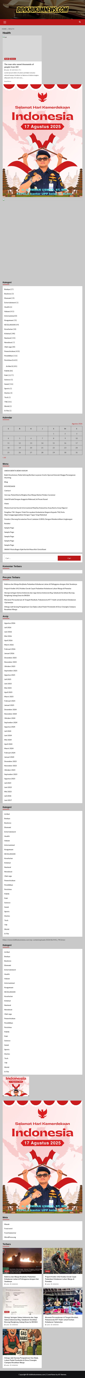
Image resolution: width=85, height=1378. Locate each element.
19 (20, 448)
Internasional (9, 316)
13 (31, 443)
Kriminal (7, 334)
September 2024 (10, 722)
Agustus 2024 (9, 727)
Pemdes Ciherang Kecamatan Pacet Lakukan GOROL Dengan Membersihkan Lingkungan (38, 519)
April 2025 (8, 692)
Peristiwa (8, 360)
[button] (5, 22)
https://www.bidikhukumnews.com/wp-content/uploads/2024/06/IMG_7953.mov (34, 940)
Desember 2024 (10, 709)
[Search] (79, 22)
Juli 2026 (7, 627)
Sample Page (9, 528)
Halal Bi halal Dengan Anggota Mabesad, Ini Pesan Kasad (26, 499)
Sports (6, 388)
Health (7, 58)
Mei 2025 (8, 688)
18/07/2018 (15, 70)
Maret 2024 (9, 748)
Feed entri (8, 1229)
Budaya (7, 289)
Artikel (8, 366)
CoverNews (50, 1374)
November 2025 (10, 662)
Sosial (6, 384)
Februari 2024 (9, 753)
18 (8, 448)
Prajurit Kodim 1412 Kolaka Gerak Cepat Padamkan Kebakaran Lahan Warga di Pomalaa (37, 588)
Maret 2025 (9, 697)
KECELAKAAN (9, 325)
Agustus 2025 (9, 675)
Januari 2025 (9, 705)
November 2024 (10, 714)
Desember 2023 (10, 761)
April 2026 (8, 640)
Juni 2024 (8, 735)
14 (42, 443)
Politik (6, 371)
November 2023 (10, 766)
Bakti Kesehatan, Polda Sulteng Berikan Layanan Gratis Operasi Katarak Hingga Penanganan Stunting (39, 476)
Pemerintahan (9, 351)
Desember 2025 (10, 658)
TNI (5, 402)
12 (20, 443)
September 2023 (10, 774)
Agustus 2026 (9, 623)
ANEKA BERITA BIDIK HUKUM (16, 471)
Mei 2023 (8, 792)
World (6, 406)
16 (65, 443)
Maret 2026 (9, 645)
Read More (7, 81)
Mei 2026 (8, 636)
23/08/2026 (15, 1284)
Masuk (6, 1224)
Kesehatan (8, 329)
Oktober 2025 (9, 666)
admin (7, 70)
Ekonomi (7, 298)
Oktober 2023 (9, 770)
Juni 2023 (8, 787)
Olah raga (8, 347)
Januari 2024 (9, 757)
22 (54, 448)
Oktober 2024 (9, 718)
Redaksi (7, 523)
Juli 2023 (7, 783)
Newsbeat (8, 342)
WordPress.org (10, 1237)
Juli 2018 (7, 796)
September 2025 (10, 671)
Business (7, 294)
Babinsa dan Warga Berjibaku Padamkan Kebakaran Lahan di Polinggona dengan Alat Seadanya (40, 584)
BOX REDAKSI (9, 486)
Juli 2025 (7, 679)
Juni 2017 (8, 800)
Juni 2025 (8, 684)
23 (65, 448)
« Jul (4, 457)
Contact (7, 491)
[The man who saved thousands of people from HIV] (22, 48)
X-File (6, 411)
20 (31, 448)
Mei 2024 (8, 740)
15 (54, 443)
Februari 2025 (9, 701)
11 (8, 443)
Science (13, 58)
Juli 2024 (7, 731)
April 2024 (8, 744)
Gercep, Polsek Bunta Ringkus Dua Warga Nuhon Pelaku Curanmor (29, 495)
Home (6, 504)
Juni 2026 (8, 632)
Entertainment (10, 303)
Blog (6, 482)
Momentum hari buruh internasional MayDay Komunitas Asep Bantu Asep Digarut (36, 508)
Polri (6, 375)
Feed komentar (10, 1233)
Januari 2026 (9, 653)
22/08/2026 (15, 1365)
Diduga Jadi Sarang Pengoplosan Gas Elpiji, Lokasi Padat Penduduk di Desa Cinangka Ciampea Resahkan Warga (40, 608)
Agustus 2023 (9, 779)
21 (42, 448)
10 (77, 438)
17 (77, 443)
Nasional (7, 338)
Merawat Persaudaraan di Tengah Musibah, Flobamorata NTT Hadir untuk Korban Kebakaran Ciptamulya (40, 601)
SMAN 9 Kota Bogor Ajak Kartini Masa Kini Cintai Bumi (25, 549)
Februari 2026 (9, 649)
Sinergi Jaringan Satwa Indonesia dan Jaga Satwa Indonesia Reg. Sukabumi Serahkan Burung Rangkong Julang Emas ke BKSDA (39, 594)
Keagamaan (8, 320)
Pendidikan (8, 356)
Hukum (7, 311)
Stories (7, 393)
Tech (6, 397)
